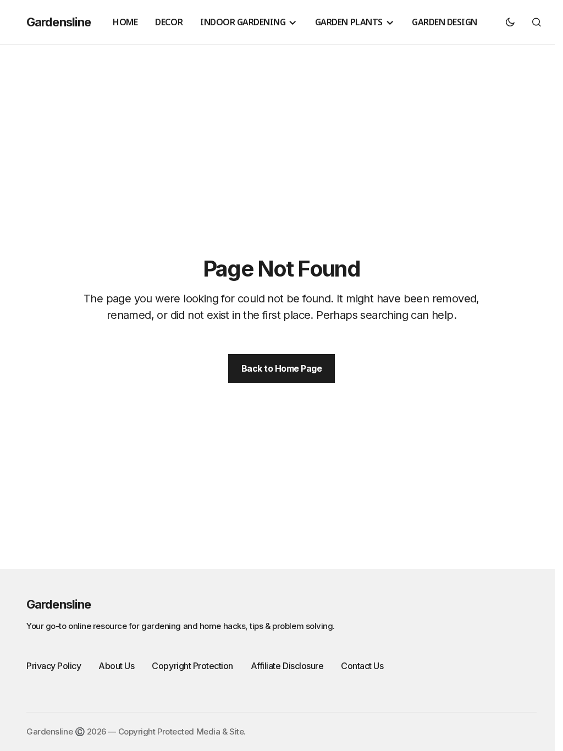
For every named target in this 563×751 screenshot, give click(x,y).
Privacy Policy (53, 665)
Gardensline (58, 22)
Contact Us (362, 665)
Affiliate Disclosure (287, 665)
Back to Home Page (281, 368)
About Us (116, 665)
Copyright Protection (192, 665)
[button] (510, 22)
